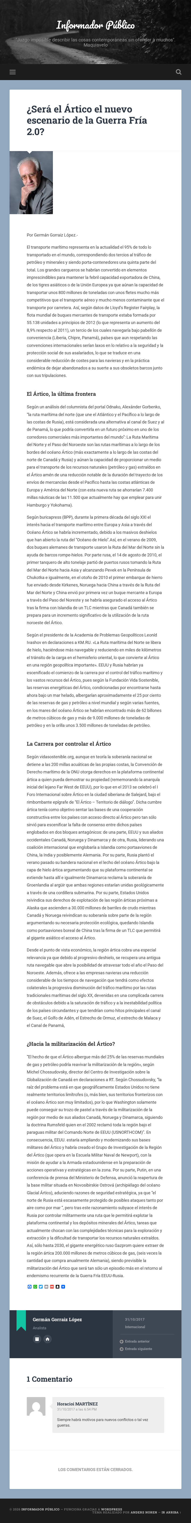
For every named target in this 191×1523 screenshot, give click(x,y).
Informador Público (95, 24)
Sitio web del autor (47, 1339)
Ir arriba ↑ (171, 1512)
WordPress (111, 1509)
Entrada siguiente (138, 1349)
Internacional (135, 1327)
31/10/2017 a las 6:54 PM (77, 1409)
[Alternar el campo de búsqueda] (178, 72)
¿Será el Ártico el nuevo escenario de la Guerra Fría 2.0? (87, 120)
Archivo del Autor (37, 1339)
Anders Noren (144, 1512)
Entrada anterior (137, 1341)
